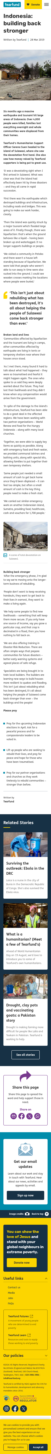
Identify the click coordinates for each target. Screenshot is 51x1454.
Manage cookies (16, 1447)
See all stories (25, 1054)
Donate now (22, 1262)
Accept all (38, 1447)
